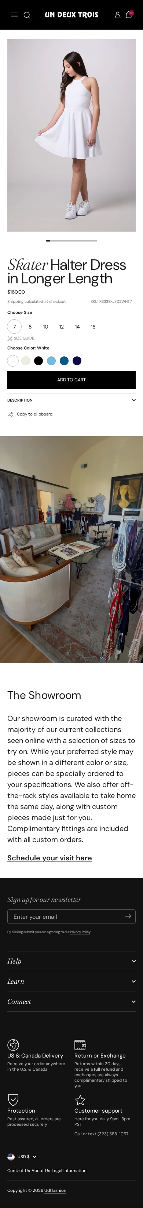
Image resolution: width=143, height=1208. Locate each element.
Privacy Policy (80, 932)
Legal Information (69, 1170)
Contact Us (18, 1170)
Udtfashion (55, 1190)
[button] (26, 15)
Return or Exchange (100, 1055)
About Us (41, 1170)
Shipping (15, 301)
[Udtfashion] (71, 15)
